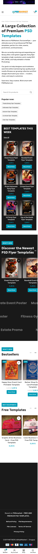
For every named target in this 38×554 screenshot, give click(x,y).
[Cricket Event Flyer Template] (26, 181)
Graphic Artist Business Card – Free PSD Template (11, 439)
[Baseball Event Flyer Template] (26, 153)
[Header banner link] (18, 2)
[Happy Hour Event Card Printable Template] (11, 371)
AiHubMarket (21, 539)
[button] (29, 253)
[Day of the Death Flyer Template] (26, 211)
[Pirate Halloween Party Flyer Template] (11, 181)
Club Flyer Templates (9, 124)
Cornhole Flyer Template (10, 120)
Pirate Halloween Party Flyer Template (10, 192)
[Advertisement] (19, 486)
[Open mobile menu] (3, 12)
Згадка (31, 539)
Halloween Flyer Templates (10, 112)
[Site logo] (20, 12)
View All (6, 142)
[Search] (29, 97)
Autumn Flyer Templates (10, 116)
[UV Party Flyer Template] (11, 211)
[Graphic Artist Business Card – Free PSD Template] (11, 425)
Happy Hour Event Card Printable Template (11, 385)
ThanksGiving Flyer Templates (11, 108)
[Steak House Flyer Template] (11, 153)
